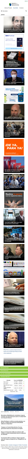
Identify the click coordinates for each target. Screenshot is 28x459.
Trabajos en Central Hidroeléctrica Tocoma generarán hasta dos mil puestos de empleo (12, 428)
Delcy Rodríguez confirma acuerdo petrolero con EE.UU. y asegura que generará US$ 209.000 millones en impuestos (13, 422)
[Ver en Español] (26, 1)
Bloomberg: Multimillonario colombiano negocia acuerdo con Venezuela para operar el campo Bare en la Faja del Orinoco (13, 416)
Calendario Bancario (5, 376)
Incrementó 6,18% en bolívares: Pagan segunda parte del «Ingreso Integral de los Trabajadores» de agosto (13, 439)
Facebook (24, 445)
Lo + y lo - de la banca (5, 373)
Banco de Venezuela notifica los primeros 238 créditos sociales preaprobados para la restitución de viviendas (13, 433)
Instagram (15, 445)
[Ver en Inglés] (25, 1)
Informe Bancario (4, 370)
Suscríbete (15, 7)
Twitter (20, 445)
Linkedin (11, 445)
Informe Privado (8, 7)
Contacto (21, 7)
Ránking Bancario (5, 367)
